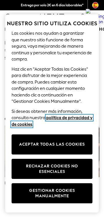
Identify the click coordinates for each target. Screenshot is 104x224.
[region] (52, 113)
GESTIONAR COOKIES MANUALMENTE (52, 193)
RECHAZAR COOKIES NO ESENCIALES (52, 169)
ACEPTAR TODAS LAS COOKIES (52, 144)
